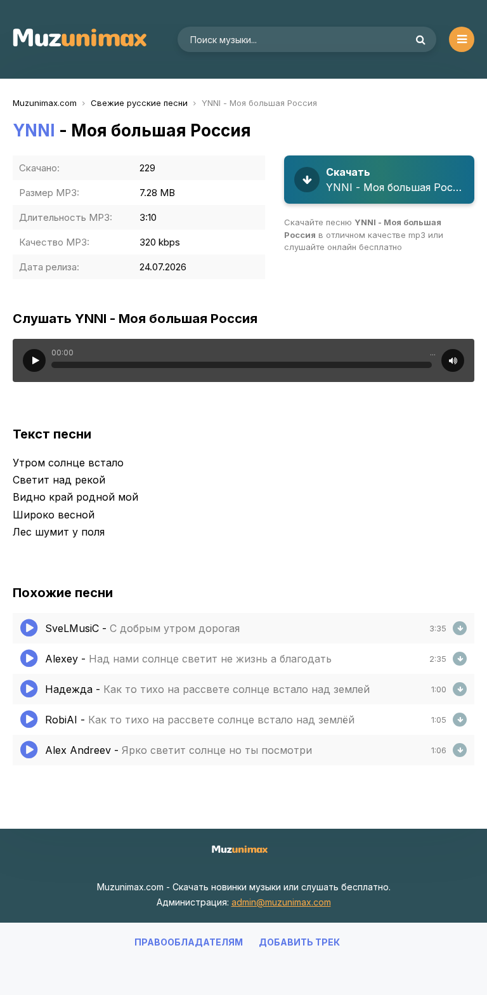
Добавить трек (299, 942)
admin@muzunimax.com (281, 902)
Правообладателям (188, 942)
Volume (452, 360)
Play (34, 360)
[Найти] (420, 39)
